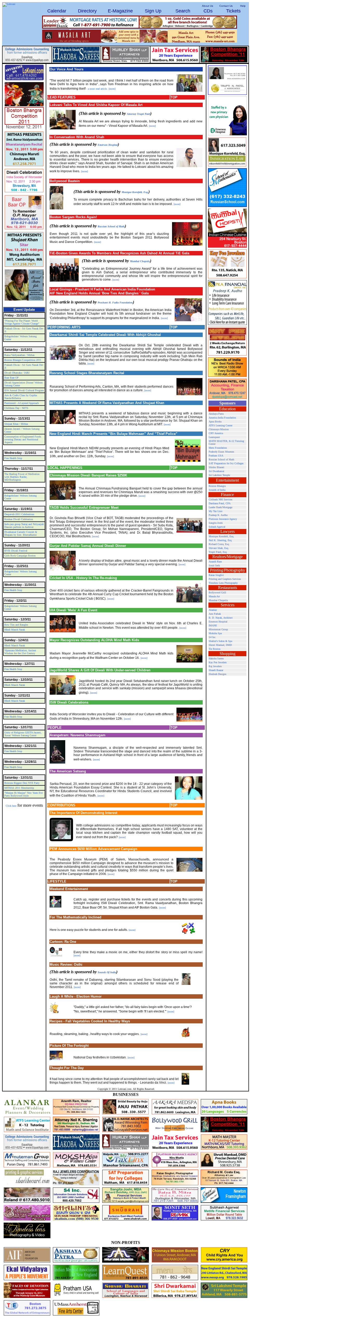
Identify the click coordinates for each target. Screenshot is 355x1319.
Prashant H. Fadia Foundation (115, 302)
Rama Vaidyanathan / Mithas (19, 355)
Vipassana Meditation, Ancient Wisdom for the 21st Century (20, 652)
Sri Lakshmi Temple (219, 475)
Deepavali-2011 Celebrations (19, 514)
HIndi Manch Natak (14, 629)
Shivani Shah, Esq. (219, 548)
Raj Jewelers (215, 666)
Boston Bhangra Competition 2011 (22, 360)
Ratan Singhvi (216, 575)
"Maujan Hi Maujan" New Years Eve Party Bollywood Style (23, 794)
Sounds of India (217, 489)
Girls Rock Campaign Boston (20, 555)
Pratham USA (216, 455)
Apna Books (215, 421)
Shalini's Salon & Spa (220, 641)
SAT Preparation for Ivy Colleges (226, 463)
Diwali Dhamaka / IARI (16, 372)
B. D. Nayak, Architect (221, 617)
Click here (11, 805)
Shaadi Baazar (216, 670)
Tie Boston (214, 648)
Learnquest (214, 437)
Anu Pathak (215, 613)
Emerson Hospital (108, 144)
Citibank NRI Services (220, 499)
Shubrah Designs (217, 674)
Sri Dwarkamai (216, 471)
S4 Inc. (212, 637)
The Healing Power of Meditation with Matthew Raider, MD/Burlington (22, 477)
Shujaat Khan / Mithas (16, 423)
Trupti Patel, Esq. (218, 552)
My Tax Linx (215, 511)
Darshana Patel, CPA (220, 503)
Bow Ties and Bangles (16, 624)
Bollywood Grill (217, 592)
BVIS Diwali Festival (15, 550)
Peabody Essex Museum (221, 451)
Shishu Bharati (216, 467)
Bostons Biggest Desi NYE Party (22, 782)
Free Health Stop (13, 458)
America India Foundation (222, 417)
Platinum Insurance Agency (223, 519)
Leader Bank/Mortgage (220, 507)
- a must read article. (97, 88)
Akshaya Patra (216, 413)
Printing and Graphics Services (225, 579)
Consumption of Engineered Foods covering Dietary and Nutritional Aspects (22, 439)
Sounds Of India (107, 972)
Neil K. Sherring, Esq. (220, 540)
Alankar (213, 609)
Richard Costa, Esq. (219, 544)
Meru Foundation (218, 447)
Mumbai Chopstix (140, 261)
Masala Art (214, 596)
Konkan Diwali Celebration (18, 519)
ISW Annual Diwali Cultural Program (24, 390)
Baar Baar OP (11, 377)
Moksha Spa (215, 633)
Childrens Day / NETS (16, 408)
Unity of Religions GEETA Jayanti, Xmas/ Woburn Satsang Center (23, 734)
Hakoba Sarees (216, 658)
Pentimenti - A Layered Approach (21, 403)
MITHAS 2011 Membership (19, 787)
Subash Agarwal (217, 526)
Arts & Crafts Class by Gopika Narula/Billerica (20, 397)
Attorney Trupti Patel (138, 113)
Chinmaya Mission (219, 429)
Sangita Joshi (216, 522)
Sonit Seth (214, 565)
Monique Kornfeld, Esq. (135, 192)
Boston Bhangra (217, 486)
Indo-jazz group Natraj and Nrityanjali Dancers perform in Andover (24, 525)
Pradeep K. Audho (218, 515)
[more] (112, 88)
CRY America (216, 433)
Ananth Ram (215, 561)
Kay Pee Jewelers (218, 662)
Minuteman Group (218, 629)
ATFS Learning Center (220, 425)
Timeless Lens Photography (223, 582)
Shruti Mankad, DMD (220, 645)
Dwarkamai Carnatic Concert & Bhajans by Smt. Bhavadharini (20, 533)
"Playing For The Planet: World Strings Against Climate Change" (21, 322)
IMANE (213, 625)
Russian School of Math (111, 226)
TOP (174, 97)
